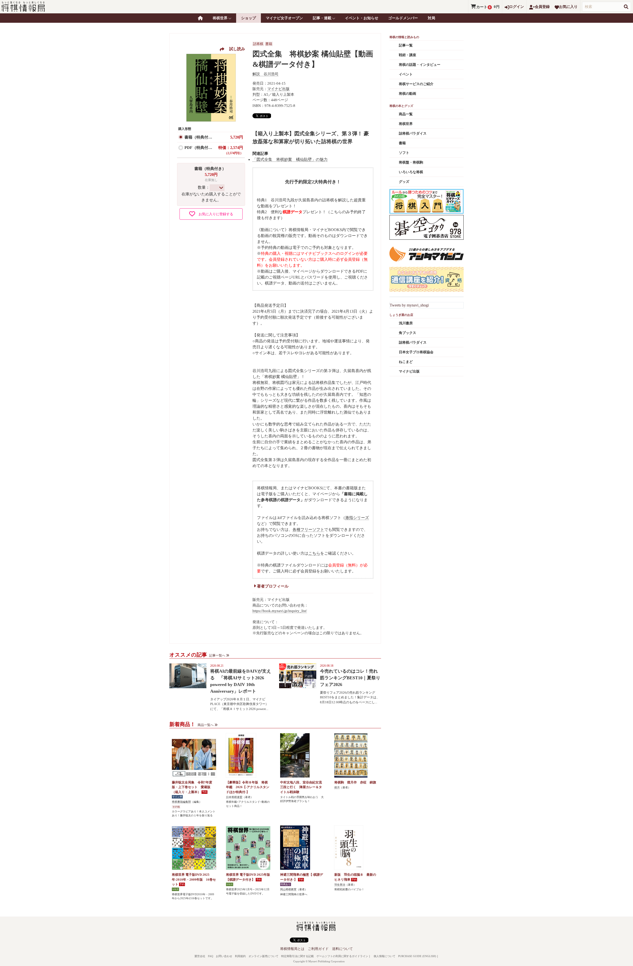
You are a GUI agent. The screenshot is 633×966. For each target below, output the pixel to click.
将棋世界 (406, 124)
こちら (314, 553)
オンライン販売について (263, 956)
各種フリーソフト (308, 529)
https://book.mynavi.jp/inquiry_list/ (279, 611)
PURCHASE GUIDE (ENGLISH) (417, 956)
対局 (431, 18)
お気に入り (568, 7)
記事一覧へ (217, 655)
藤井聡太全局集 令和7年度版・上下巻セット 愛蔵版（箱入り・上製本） (192, 787)
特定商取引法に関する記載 (297, 956)
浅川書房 (406, 323)
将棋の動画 (407, 93)
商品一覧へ (206, 725)
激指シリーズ (357, 518)
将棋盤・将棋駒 (411, 162)
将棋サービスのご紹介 (416, 84)
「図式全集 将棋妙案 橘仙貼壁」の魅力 (290, 159)
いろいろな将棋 (411, 172)
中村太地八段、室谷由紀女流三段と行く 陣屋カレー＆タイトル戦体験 (301, 787)
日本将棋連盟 (234, 797)
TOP (200, 18)
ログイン (516, 7)
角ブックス (407, 333)
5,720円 (236, 137)
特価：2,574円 (230, 150)
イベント (406, 74)
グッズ (404, 182)
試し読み (235, 49)
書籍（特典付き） (200, 137)
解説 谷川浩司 (265, 74)
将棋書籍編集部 (181, 801)
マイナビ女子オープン (284, 18)
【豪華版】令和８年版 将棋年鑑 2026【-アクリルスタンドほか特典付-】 (247, 787)
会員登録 (542, 7)
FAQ (210, 956)
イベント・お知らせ (361, 18)
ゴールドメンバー (403, 18)
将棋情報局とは (292, 949)
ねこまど (406, 362)
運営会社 (199, 956)
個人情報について (384, 956)
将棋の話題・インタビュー (419, 65)
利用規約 (240, 956)
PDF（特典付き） (200, 147)
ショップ (248, 18)
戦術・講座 (407, 55)
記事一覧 (406, 45)
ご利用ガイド (318, 949)
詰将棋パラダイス (413, 133)
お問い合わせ (224, 956)
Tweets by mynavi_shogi (409, 305)
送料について (342, 949)
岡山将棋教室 (288, 889)
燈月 (337, 787)
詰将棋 (258, 44)
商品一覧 (406, 114)
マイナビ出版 (278, 89)
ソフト (404, 153)
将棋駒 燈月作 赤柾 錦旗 (355, 782)
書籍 (268, 44)
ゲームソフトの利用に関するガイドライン (342, 956)
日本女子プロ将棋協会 (416, 352)
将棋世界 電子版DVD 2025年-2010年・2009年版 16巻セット (194, 879)
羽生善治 (339, 884)
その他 (176, 806)
